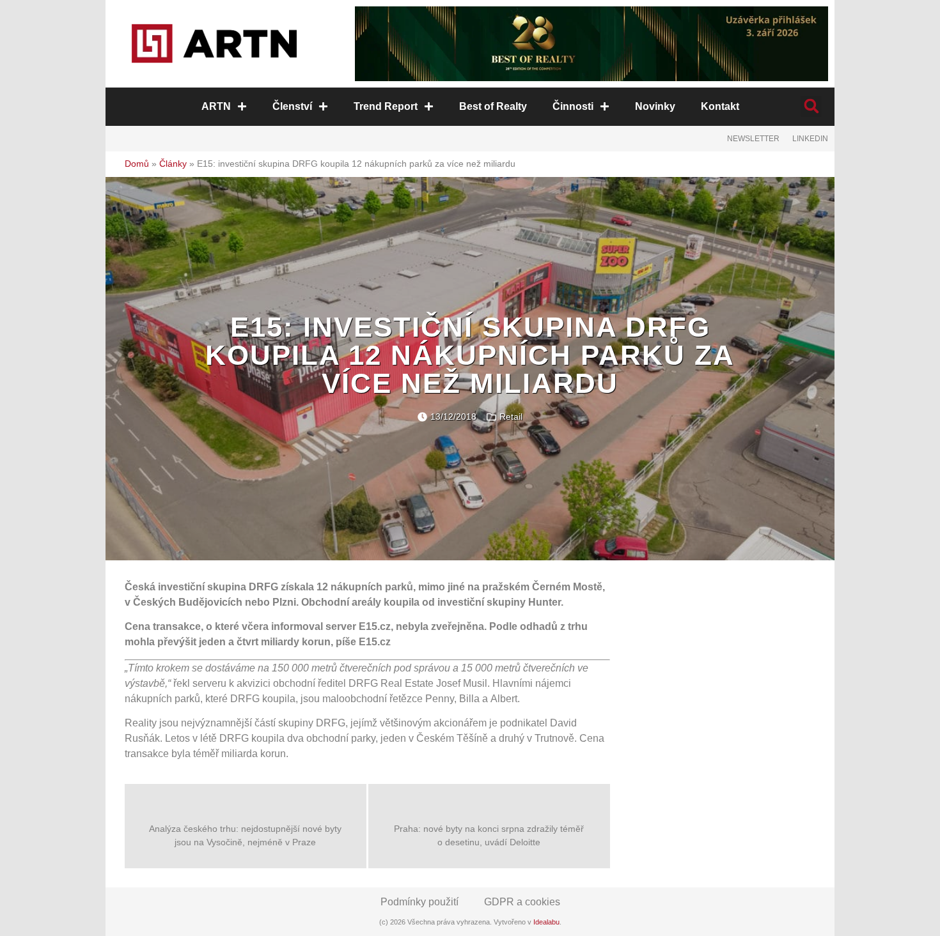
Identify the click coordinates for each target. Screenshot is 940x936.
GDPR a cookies (522, 901)
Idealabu (546, 922)
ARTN (216, 106)
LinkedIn (810, 138)
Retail (510, 416)
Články (173, 164)
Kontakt (720, 106)
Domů (137, 164)
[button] (811, 106)
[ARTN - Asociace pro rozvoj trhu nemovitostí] (214, 43)
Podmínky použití (419, 901)
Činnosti (572, 106)
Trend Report (386, 106)
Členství (292, 106)
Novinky (655, 106)
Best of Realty (493, 106)
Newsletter (753, 138)
